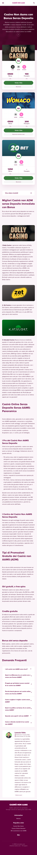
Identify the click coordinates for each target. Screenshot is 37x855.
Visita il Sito (18, 83)
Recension (18, 86)
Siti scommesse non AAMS (18, 831)
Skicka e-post (18, 795)
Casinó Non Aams (18, 826)
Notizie (18, 818)
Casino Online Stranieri (18, 828)
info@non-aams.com (15, 846)
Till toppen (24, 846)
